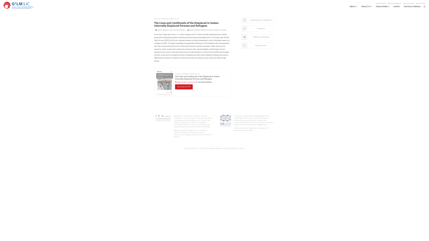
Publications (382, 6)
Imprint (241, 148)
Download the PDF (183, 87)
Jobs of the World (381, 3)
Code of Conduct (420, 3)
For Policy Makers (412, 6)
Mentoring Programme (394, 3)
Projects (365, 6)
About (353, 6)
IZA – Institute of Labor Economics (209, 148)
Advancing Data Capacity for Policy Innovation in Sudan (207, 30)
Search (424, 6)
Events (397, 6)
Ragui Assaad (181, 82)
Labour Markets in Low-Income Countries (171, 30)
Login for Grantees (408, 3)
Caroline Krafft (192, 82)
